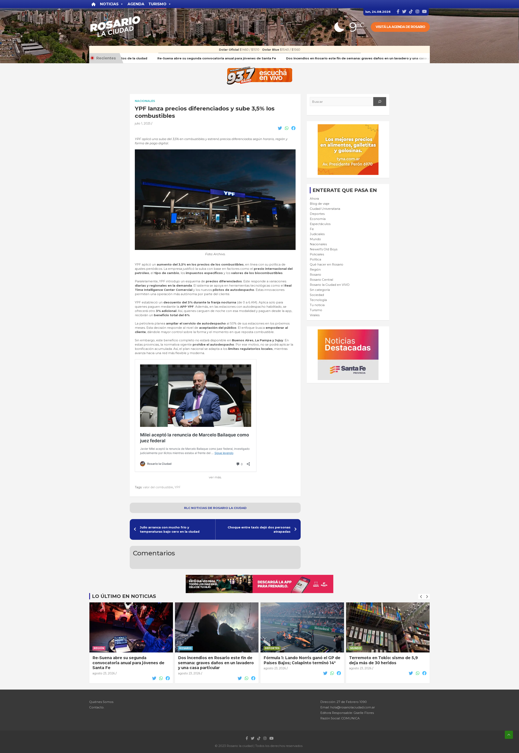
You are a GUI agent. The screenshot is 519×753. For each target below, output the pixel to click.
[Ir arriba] (509, 735)
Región (315, 269)
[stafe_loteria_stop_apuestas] (259, 577)
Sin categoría (320, 290)
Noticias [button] (109, 4)
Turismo (316, 310)
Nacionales (145, 101)
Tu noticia (317, 305)
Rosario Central (321, 280)
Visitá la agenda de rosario (400, 27)
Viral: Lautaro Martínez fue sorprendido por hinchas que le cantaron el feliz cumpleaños (380, 663)
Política (315, 259)
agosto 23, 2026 (103, 673)
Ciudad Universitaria (325, 209)
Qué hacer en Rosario (326, 264)
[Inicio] (93, 4)
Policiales (317, 254)
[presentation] (421, 597)
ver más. (215, 477)
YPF (177, 487)
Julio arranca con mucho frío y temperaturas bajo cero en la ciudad (169, 529)
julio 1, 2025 (142, 123)
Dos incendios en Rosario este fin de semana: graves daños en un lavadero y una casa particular (130, 663)
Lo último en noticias (124, 596)
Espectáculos (320, 224)
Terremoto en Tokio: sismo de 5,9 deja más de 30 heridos (298, 660)
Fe (312, 229)
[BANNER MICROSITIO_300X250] (348, 331)
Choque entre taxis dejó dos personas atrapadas (259, 529)
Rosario (315, 274)
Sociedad (317, 295)
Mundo (315, 239)
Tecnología (318, 300)
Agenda (136, 4)
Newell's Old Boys (323, 249)
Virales (315, 315)
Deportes (317, 214)
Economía (318, 219)
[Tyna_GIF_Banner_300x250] (348, 126)
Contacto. (96, 707)
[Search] (379, 101)
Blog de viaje (319, 204)
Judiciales (317, 234)
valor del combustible (158, 487)
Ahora (314, 198)
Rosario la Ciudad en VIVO (330, 285)
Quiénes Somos (101, 702)
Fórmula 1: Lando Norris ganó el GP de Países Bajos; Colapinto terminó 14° (216, 660)
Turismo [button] (157, 4)
